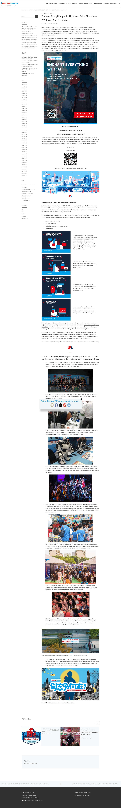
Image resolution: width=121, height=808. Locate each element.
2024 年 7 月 (24, 117)
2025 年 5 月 (24, 106)
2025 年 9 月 (24, 99)
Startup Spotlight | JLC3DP (27, 33)
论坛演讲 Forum (26, 198)
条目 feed (24, 214)
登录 (36, 764)
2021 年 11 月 (24, 134)
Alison (45, 23)
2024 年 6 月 (24, 119)
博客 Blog (24, 187)
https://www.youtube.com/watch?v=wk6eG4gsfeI (76, 655)
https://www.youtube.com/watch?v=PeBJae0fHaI (61, 703)
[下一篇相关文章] (97, 723)
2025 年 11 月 (24, 95)
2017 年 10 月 (24, 171)
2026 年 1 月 (24, 91)
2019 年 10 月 (24, 149)
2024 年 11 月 (24, 108)
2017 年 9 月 (24, 173)
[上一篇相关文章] (94, 723)
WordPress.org (25, 218)
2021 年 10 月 (24, 136)
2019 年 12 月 (24, 145)
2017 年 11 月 (24, 169)
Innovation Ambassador (28, 185)
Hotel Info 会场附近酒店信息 (50, 730)
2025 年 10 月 (24, 97)
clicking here (46, 143)
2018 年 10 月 (24, 160)
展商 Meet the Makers (29, 10)
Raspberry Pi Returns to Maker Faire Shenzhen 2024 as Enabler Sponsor (89, 732)
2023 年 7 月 (24, 130)
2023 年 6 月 (24, 132)
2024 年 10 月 (24, 110)
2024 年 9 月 (24, 112)
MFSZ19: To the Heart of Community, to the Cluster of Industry (30, 70)
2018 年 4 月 (24, 167)
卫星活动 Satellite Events (28, 189)
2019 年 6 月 (24, 156)
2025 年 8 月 (24, 102)
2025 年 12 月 (24, 93)
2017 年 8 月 (24, 175)
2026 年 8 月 (24, 84)
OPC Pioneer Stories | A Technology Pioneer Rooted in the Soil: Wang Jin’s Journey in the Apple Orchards (29, 46)
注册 (23, 209)
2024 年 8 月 (24, 115)
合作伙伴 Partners (26, 191)
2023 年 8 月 (24, 128)
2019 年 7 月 (24, 154)
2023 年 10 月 (24, 123)
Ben (22, 61)
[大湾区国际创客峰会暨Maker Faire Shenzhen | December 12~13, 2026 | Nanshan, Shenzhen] (10, 2)
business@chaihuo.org (93, 342)
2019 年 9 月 (24, 151)
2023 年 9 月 (24, 125)
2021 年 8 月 (24, 141)
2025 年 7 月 (24, 104)
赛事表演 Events (26, 200)
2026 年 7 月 (24, 86)
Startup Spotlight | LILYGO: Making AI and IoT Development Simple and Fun (29, 36)
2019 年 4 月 (24, 158)
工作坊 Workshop (26, 195)
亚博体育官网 (25, 64)
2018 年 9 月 (24, 162)
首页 (23, 10)
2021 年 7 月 (24, 143)
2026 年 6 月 (24, 89)
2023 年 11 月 (24, 121)
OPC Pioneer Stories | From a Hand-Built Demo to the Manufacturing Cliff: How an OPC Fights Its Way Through (29, 41)
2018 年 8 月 (24, 164)
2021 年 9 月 (24, 138)
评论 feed (24, 216)
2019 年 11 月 (24, 147)
